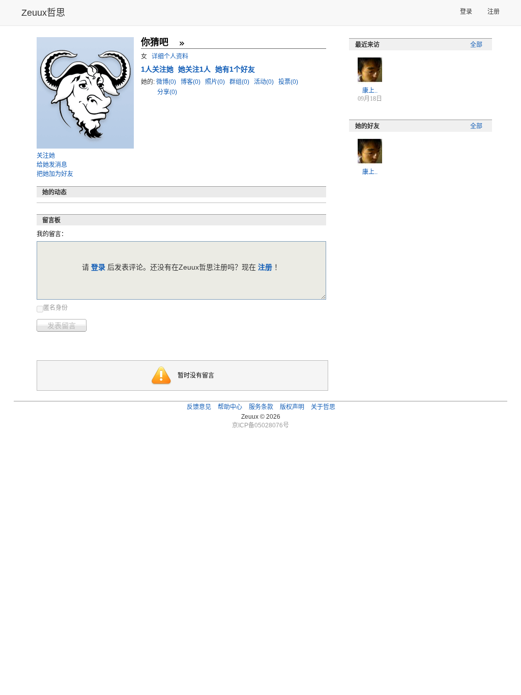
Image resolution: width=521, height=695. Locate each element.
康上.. (370, 90)
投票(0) (288, 81)
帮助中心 (230, 407)
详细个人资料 (170, 56)
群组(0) (240, 81)
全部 (476, 44)
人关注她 (158, 69)
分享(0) (167, 92)
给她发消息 (52, 164)
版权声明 (292, 407)
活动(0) (264, 81)
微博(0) (167, 81)
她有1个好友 (235, 69)
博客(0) (191, 81)
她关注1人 (195, 69)
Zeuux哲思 (43, 13)
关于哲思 (323, 407)
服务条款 (261, 407)
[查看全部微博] (181, 43)
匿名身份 (55, 307)
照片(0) (215, 81)
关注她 (46, 155)
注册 (493, 11)
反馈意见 (199, 407)
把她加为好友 (55, 174)
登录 (466, 11)
